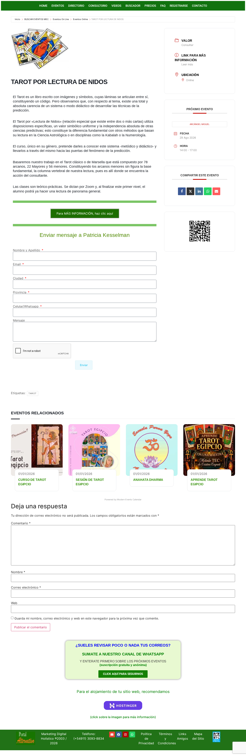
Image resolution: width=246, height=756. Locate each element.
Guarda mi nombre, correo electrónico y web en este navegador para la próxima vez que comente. (86, 618)
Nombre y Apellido (27, 250)
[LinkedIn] (199, 191)
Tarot (32, 393)
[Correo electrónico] (216, 191)
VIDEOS (116, 5)
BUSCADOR (132, 5)
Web (14, 602)
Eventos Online (80, 19)
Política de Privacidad (146, 738)
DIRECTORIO (76, 5)
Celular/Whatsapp (26, 306)
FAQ (162, 5)
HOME (43, 5)
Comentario (21, 523)
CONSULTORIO (97, 5)
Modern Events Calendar (129, 499)
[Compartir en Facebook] (182, 191)
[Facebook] (119, 734)
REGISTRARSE (179, 5)
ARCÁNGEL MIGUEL (199, 124)
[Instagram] (125, 734)
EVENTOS (58, 5)
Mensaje (19, 320)
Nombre (18, 572)
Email (17, 264)
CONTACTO (199, 5)
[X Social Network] (190, 191)
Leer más (187, 64)
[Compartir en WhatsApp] (208, 191)
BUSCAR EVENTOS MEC (36, 19)
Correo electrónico (26, 587)
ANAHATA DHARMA (148, 479)
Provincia (20, 292)
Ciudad (18, 278)
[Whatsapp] (132, 734)
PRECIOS (150, 5)
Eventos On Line (61, 19)
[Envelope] (112, 734)
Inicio (17, 19)
